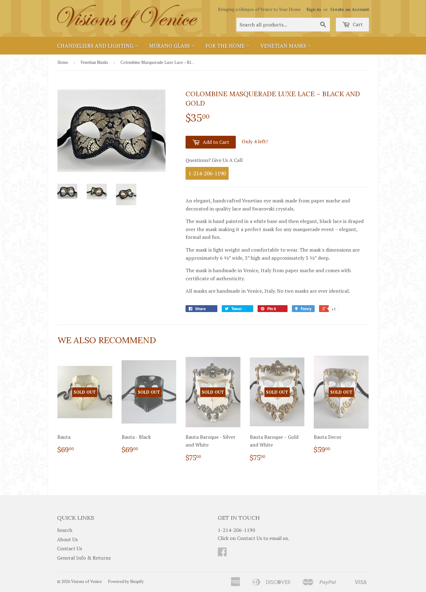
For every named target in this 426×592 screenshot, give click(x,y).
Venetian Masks (283, 45)
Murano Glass (170, 45)
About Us (67, 539)
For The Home (226, 45)
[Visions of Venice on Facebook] (222, 553)
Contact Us (69, 548)
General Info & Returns (84, 557)
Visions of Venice (86, 581)
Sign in (313, 9)
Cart (357, 24)
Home (62, 62)
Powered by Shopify (126, 581)
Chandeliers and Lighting (96, 45)
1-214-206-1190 (207, 173)
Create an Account (349, 9)
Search (64, 530)
